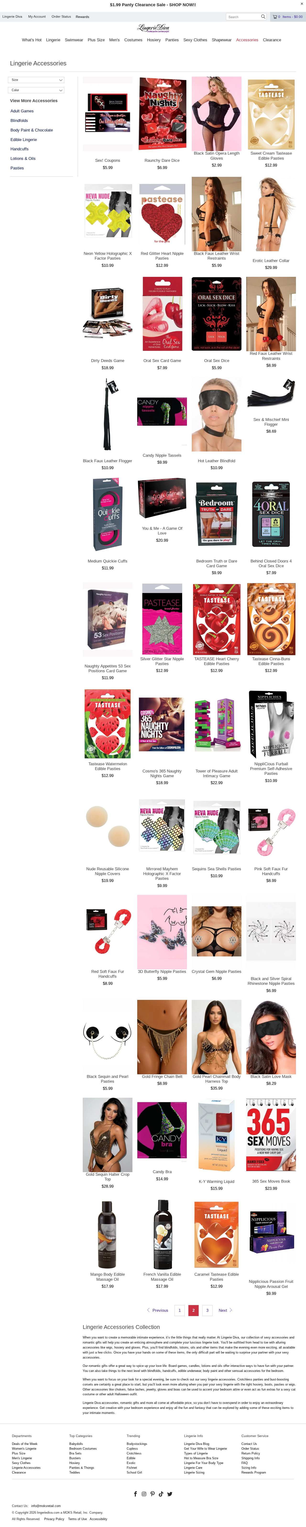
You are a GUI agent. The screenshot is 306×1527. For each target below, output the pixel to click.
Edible (131, 1458)
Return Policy (250, 1453)
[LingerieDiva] (153, 29)
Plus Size (18, 1453)
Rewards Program (253, 1472)
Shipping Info (250, 1458)
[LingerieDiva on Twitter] (169, 1494)
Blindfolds (19, 120)
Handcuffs (20, 149)
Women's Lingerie (24, 1448)
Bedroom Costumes (83, 1448)
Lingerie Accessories (26, 1467)
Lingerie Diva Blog (196, 1444)
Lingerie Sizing (194, 1472)
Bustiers (75, 1458)
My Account (37, 16)
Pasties (17, 168)
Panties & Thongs (81, 1467)
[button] (31, 40)
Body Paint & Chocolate (32, 130)
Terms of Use (77, 1519)
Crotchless (134, 1453)
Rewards (82, 17)
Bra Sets (75, 1453)
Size (15, 80)
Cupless (132, 1448)
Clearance (19, 1472)
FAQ (244, 1463)
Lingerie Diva (12, 16)
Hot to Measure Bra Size (201, 1458)
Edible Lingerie (24, 139)
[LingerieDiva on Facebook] (135, 1494)
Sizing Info (248, 1467)
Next (223, 1310)
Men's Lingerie (22, 1458)
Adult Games (22, 111)
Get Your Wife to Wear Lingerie (205, 1448)
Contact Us (249, 1444)
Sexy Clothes (21, 1463)
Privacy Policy (54, 1519)
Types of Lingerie (196, 1453)
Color (15, 90)
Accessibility (98, 1519)
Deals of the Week (25, 1444)
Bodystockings (137, 1444)
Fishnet (132, 1467)
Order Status (61, 16)
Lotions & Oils (23, 158)
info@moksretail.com (46, 1506)
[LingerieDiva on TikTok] (161, 1494)
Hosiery (74, 1463)
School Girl (134, 1472)
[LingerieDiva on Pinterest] (152, 1494)
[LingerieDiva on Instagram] (144, 1494)
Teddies (74, 1472)
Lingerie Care (193, 1467)
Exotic (131, 1463)
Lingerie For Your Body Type (203, 1463)
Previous (159, 1310)
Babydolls (76, 1444)
